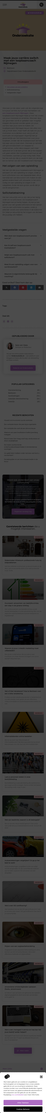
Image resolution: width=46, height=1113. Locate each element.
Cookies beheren (23, 1109)
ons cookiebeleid (17, 1095)
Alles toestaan (23, 1103)
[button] (41, 1077)
